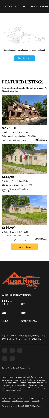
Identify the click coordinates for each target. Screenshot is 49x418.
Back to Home (24, 58)
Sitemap (27, 401)
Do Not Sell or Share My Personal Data (16, 368)
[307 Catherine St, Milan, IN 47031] (24, 210)
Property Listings (17, 401)
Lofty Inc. (14, 406)
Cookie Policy (31, 398)
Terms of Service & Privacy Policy (13, 398)
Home (8, 6)
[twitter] (19, 350)
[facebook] (4, 350)
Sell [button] (25, 6)
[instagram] (4, 358)
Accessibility (36, 401)
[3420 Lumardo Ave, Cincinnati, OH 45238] (24, 110)
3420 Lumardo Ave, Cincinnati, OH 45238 (19, 136)
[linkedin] (12, 350)
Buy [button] (17, 6)
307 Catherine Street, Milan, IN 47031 (17, 185)
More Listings (24, 247)
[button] (5, 304)
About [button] (44, 6)
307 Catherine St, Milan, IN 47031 (16, 235)
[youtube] (12, 358)
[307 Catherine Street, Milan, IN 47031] (24, 159)
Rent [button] (34, 6)
